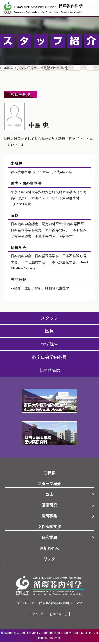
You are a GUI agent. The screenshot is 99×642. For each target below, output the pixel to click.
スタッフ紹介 (49, 484)
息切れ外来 (49, 548)
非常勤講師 (49, 370)
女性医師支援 (49, 527)
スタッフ (49, 318)
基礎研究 (49, 505)
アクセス (38, 614)
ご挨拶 (49, 473)
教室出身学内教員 (49, 357)
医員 (49, 331)
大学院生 (49, 344)
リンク (49, 559)
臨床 (49, 494)
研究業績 (49, 537)
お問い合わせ (58, 614)
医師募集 (49, 516)
